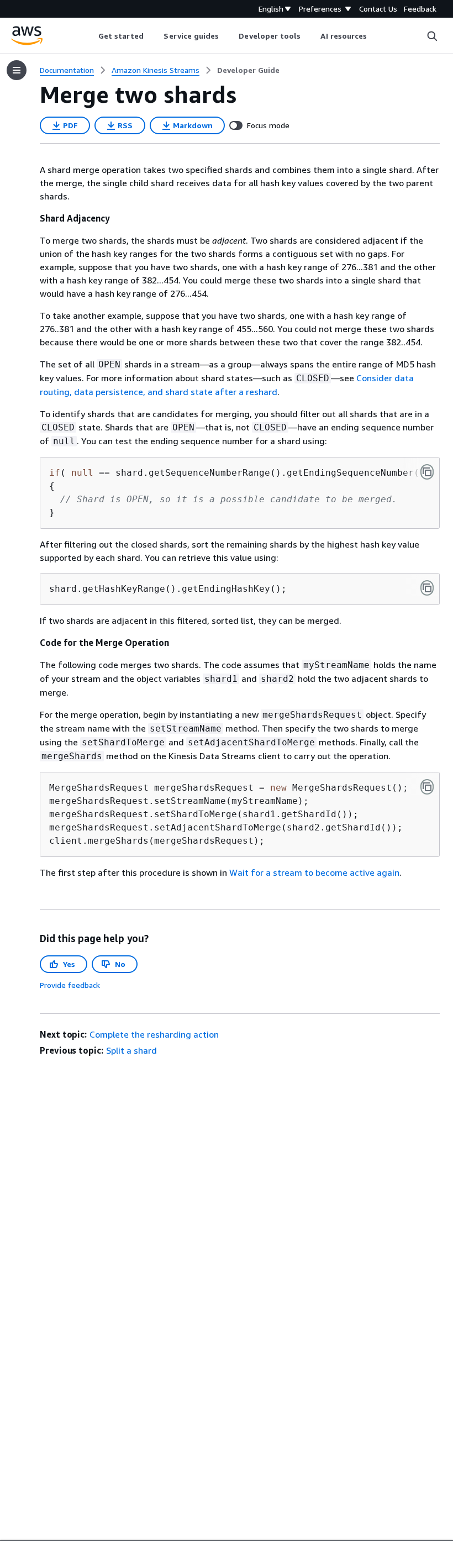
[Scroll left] (90, 36)
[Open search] (432, 36)
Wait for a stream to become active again (314, 872)
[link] (248, 70)
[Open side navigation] (17, 70)
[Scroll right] (375, 36)
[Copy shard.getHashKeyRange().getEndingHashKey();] (427, 588)
